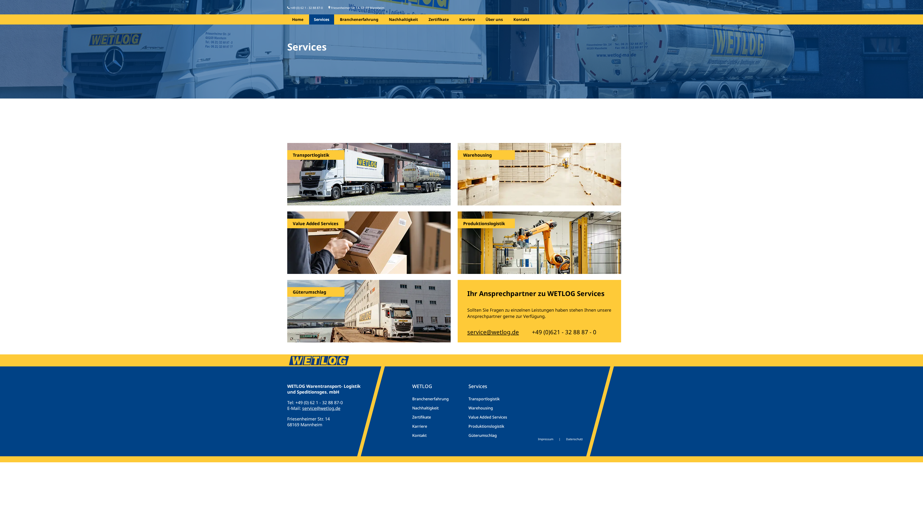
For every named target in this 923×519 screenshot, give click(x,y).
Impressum (545, 439)
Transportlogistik (484, 399)
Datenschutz (574, 439)
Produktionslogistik (486, 426)
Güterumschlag (482, 435)
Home (297, 19)
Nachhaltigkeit (403, 19)
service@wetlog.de (493, 332)
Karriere (467, 19)
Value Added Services (487, 417)
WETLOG (422, 386)
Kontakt (521, 19)
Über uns (494, 19)
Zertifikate (439, 19)
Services (321, 19)
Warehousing (480, 408)
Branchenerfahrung (359, 19)
